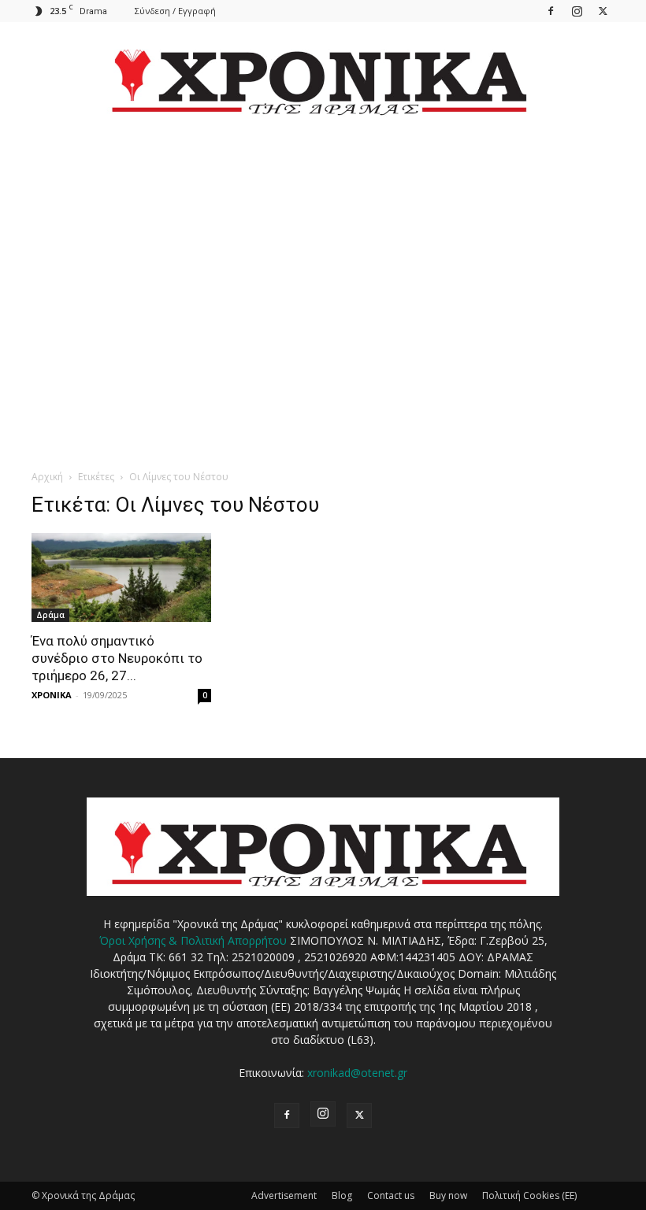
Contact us (390, 1195)
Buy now (448, 1195)
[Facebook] (550, 10)
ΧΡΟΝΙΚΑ (52, 695)
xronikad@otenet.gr (357, 1072)
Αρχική (47, 476)
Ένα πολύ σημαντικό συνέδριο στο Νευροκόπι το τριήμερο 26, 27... (117, 658)
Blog (342, 1195)
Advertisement (284, 1195)
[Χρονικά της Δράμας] (323, 74)
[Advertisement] (323, 280)
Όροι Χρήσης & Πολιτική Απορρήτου (193, 940)
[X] (602, 10)
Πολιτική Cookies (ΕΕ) (529, 1195)
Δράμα (50, 614)
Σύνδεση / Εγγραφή (175, 11)
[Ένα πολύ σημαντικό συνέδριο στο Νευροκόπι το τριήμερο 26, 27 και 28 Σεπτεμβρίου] (121, 577)
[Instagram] (576, 10)
